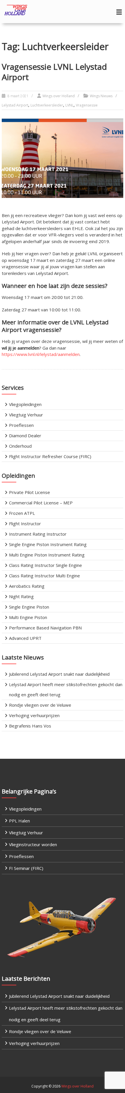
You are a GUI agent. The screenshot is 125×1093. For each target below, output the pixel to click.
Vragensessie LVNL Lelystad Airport (54, 71)
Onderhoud (20, 446)
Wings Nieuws (101, 95)
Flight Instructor (25, 523)
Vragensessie (87, 105)
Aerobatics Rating (26, 586)
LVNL (69, 105)
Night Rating (21, 596)
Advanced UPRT (25, 638)
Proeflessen (21, 425)
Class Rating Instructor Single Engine (45, 565)
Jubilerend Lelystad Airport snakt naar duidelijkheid (59, 674)
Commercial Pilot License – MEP (41, 503)
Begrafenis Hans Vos (30, 726)
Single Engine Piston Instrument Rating (48, 544)
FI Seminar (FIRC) (26, 868)
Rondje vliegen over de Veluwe (40, 705)
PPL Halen (19, 821)
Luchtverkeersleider (47, 105)
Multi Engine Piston (28, 617)
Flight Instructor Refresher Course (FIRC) (50, 456)
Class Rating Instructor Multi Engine (44, 575)
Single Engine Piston (29, 607)
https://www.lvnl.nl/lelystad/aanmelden (41, 354)
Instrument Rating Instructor (38, 534)
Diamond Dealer (25, 435)
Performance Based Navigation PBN (45, 628)
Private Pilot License (29, 492)
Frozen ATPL (22, 513)
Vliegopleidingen (25, 404)
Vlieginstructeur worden (33, 844)
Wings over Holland (58, 95)
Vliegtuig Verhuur (26, 415)
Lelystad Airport (15, 105)
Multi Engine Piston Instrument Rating (47, 555)
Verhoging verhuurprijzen (34, 715)
